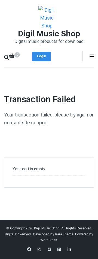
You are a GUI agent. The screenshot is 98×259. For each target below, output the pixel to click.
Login (41, 56)
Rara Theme (64, 234)
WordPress (48, 240)
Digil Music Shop (49, 33)
